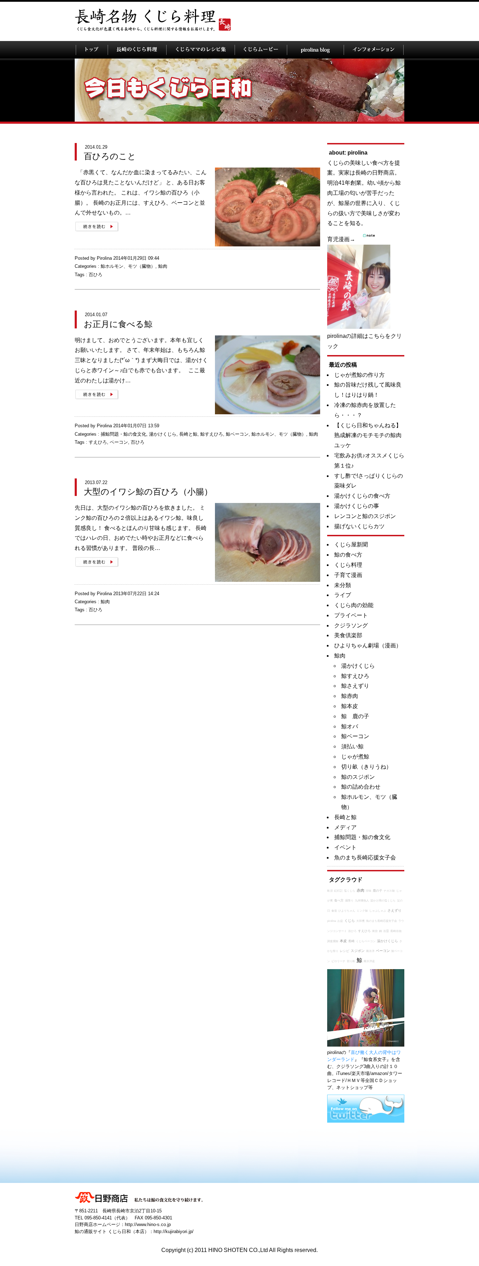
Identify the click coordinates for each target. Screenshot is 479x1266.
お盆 (340, 921)
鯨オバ (349, 726)
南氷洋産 (369, 961)
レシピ (344, 951)
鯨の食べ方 (348, 555)
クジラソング (351, 625)
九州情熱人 (362, 900)
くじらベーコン (366, 941)
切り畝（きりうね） (366, 767)
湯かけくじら (162, 434)
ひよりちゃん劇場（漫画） (368, 645)
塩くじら (349, 890)
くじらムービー (261, 50)
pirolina (331, 921)
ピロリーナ (338, 961)
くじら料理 (348, 565)
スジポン (358, 951)
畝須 (330, 890)
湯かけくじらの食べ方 (362, 496)
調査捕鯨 (332, 941)
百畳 (386, 931)
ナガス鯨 (389, 890)
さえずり (394, 910)
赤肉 (360, 890)
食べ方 (339, 900)
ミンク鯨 (362, 910)
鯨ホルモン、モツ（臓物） (128, 266)
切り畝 (351, 961)
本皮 (343, 941)
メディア (345, 827)
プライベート (351, 615)
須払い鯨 (352, 746)
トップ (92, 50)
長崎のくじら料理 (137, 50)
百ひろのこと (110, 156)
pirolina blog (315, 50)
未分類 (342, 585)
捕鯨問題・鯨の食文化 (123, 434)
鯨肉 (162, 266)
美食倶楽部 (348, 635)
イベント (345, 847)
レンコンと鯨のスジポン (365, 516)
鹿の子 (377, 890)
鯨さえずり (355, 686)
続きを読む (97, 227)
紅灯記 (338, 890)
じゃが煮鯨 (355, 757)
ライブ (342, 595)
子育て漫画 (348, 575)
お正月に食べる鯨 (118, 324)
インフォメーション (374, 50)
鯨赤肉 (349, 696)
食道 (334, 910)
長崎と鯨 (188, 434)
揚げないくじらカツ (359, 526)
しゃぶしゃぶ (377, 910)
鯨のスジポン (358, 777)
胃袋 (375, 931)
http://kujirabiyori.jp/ (174, 1231)
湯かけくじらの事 (356, 506)
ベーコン (119, 442)
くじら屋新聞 (351, 544)
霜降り (349, 900)
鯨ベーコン (237, 434)
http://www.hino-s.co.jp (148, 1224)
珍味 (368, 890)
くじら (349, 921)
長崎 (351, 941)
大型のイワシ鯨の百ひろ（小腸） (148, 491)
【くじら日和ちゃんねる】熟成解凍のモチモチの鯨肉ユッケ (368, 435)
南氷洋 (370, 951)
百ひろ (95, 274)
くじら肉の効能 (353, 605)
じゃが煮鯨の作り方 (359, 375)
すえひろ (98, 442)
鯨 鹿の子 (355, 716)
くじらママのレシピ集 (200, 50)
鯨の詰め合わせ (360, 787)
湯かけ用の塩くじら (383, 900)
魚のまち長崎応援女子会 (365, 857)
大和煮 (360, 921)
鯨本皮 (349, 706)
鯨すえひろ (211, 434)
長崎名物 (396, 931)
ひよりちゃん (346, 910)
